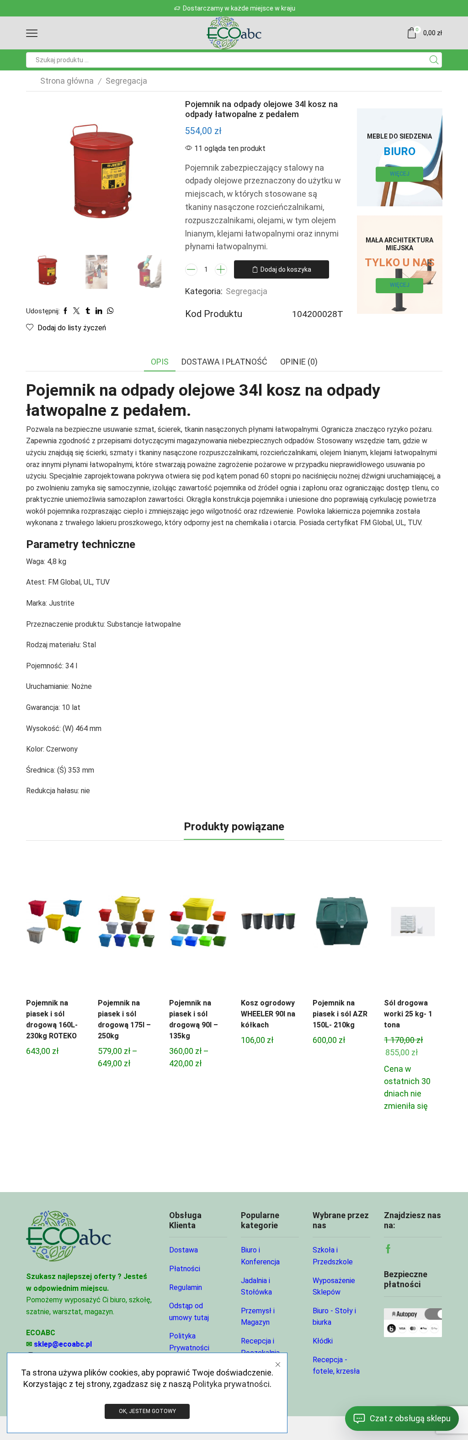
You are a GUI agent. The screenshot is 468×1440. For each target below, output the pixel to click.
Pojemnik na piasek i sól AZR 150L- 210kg (340, 1014)
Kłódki (323, 1341)
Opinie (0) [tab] (299, 361)
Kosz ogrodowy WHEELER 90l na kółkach (268, 1014)
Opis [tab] (160, 361)
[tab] (160, 362)
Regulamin (185, 1287)
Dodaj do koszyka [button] (341, 925)
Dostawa (183, 1250)
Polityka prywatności (231, 1384)
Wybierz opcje (55, 925)
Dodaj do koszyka (286, 269)
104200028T (317, 314)
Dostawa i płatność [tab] (224, 361)
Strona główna (67, 81)
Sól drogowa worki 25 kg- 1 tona (408, 1014)
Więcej (400, 174)
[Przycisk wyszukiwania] (434, 60)
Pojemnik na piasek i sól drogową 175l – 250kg (124, 1019)
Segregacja (126, 81)
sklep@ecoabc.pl (63, 1344)
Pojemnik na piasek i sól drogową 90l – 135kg (193, 1019)
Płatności (184, 1268)
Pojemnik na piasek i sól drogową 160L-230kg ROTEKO (52, 1019)
